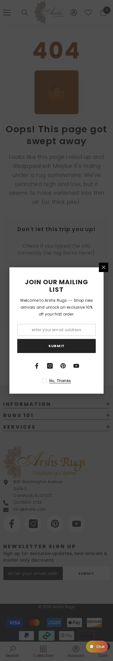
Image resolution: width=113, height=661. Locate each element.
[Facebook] (36, 365)
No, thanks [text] (60, 380)
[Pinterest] (63, 365)
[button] (97, 646)
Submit (56, 345)
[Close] (103, 267)
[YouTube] (76, 365)
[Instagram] (49, 365)
